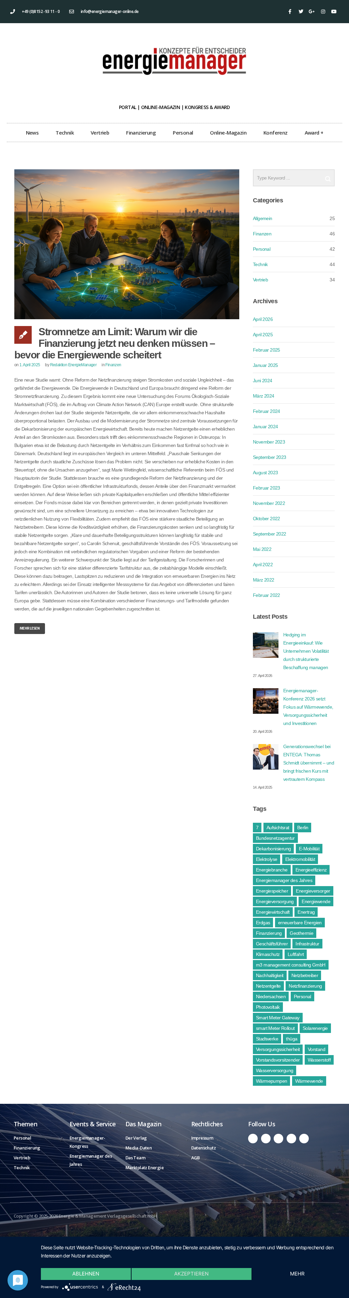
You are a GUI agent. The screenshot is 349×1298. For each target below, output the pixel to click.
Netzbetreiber (304, 975)
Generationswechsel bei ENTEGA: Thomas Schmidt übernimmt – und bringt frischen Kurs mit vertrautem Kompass (308, 763)
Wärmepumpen (271, 1081)
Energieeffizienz (311, 869)
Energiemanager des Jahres (284, 880)
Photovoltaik (268, 1007)
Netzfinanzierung (305, 986)
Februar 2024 (266, 411)
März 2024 (263, 396)
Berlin (302, 827)
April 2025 (263, 334)
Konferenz (275, 132)
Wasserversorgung (274, 1070)
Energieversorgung (275, 901)
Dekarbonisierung (273, 848)
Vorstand (316, 1049)
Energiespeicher (272, 891)
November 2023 (269, 442)
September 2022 (269, 534)
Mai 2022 (262, 549)
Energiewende (316, 901)
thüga (291, 1038)
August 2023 (265, 472)
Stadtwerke (267, 1038)
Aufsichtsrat (278, 827)
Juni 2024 (262, 380)
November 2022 (269, 503)
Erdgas (263, 922)
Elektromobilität (300, 859)
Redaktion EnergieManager (73, 364)
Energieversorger (313, 891)
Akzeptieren (191, 1273)
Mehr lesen (30, 628)
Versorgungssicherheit (278, 1049)
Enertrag (306, 912)
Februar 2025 (266, 350)
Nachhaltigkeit (270, 975)
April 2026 (263, 319)
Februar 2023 (266, 488)
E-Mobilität (309, 848)
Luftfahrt (296, 954)
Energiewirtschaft (273, 912)
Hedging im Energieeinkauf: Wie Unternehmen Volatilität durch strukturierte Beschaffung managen (306, 651)
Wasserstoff (319, 1060)
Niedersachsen (271, 996)
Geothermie (301, 933)
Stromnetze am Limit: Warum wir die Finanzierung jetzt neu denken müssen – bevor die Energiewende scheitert (114, 343)
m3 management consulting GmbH (290, 965)
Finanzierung (141, 132)
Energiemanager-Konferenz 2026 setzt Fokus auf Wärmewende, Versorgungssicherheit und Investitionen (308, 707)
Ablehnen (85, 1273)
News (32, 132)
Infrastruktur (307, 943)
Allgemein (262, 218)
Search (328, 176)
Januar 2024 (265, 426)
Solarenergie (315, 1028)
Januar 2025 (265, 365)
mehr (297, 1273)
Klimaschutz (267, 954)
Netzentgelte (268, 986)
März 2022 (263, 580)
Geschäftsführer (272, 943)
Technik (65, 132)
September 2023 (269, 457)
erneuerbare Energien (300, 922)
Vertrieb (100, 132)
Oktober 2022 (266, 518)
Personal (183, 132)
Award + (314, 132)
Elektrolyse (266, 859)
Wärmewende (309, 1081)
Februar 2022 (266, 595)
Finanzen (113, 364)
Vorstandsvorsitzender (278, 1060)
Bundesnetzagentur (275, 838)
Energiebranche (272, 869)
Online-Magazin (228, 132)
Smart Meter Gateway (278, 1017)
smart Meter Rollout (275, 1028)
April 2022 (263, 564)
